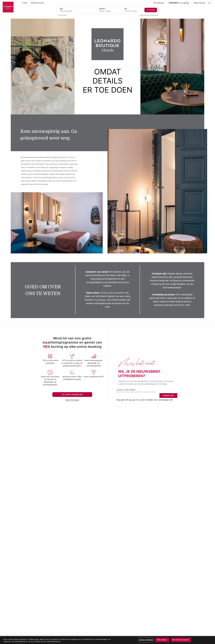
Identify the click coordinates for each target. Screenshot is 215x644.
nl (209, 3)
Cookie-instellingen (146, 640)
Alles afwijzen (162, 640)
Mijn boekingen (158, 3)
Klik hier (132, 400)
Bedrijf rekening (199, 3)
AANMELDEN (168, 395)
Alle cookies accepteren (180, 640)
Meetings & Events (37, 3)
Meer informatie (72, 400)
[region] (107, 640)
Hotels (25, 3)
